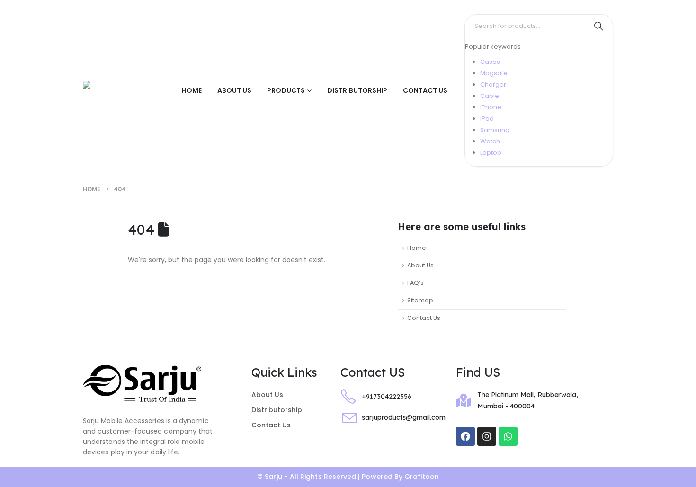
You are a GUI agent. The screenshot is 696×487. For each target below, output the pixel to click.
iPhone (490, 107)
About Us (234, 90)
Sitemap (420, 300)
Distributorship (357, 90)
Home (192, 90)
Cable (489, 95)
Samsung (494, 129)
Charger (493, 84)
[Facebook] (465, 436)
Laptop (490, 152)
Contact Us (425, 90)
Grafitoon (421, 476)
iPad (487, 118)
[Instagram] (486, 436)
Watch (490, 141)
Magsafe (494, 73)
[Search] (598, 26)
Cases (490, 61)
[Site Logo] (113, 90)
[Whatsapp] (508, 436)
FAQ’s (415, 283)
